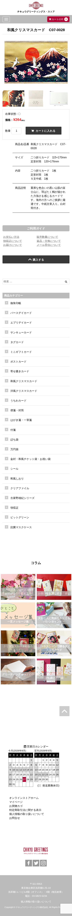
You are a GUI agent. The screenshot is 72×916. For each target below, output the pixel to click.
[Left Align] (66, 282)
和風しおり (17, 478)
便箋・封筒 (17, 410)
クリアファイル (19, 488)
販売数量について (47, 236)
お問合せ (14, 818)
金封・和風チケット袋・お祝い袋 (30, 459)
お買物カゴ (16, 806)
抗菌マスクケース (21, 527)
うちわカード (18, 400)
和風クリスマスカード (23, 381)
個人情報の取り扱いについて (26, 814)
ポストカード (18, 361)
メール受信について (49, 245)
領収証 (14, 507)
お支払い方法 (11, 236)
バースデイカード (21, 312)
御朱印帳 (15, 303)
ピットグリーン (19, 517)
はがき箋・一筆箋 (21, 420)
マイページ (16, 802)
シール (14, 468)
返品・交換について (49, 241)
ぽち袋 (14, 439)
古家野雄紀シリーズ (22, 498)
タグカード (17, 342)
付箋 (13, 429)
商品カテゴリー (13, 295)
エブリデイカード (21, 322)
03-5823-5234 (39, 896)
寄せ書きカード (19, 371)
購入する (38, 259)
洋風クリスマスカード (23, 390)
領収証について (12, 241)
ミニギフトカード (21, 351)
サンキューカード (21, 332)
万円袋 (14, 449)
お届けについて (12, 245)
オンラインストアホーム (24, 797)
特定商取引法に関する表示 (25, 810)
